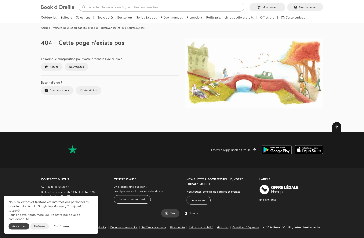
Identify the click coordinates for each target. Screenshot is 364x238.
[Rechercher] (83, 7)
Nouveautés (76, 66)
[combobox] (161, 7)
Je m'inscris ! (198, 200)
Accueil (45, 28)
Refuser (39, 226)
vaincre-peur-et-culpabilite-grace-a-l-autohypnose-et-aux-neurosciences (99, 28)
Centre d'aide (88, 90)
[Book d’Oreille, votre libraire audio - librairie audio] (57, 8)
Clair (172, 213)
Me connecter (307, 7)
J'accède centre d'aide (132, 199)
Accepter (19, 226)
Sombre (194, 213)
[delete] (336, 127)
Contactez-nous (59, 90)
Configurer (61, 226)
